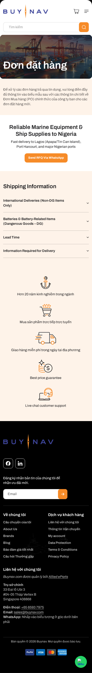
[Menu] (85, 11)
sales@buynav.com (29, 612)
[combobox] (46, 27)
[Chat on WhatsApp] (81, 662)
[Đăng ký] (62, 494)
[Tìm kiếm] (84, 27)
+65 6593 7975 (32, 607)
